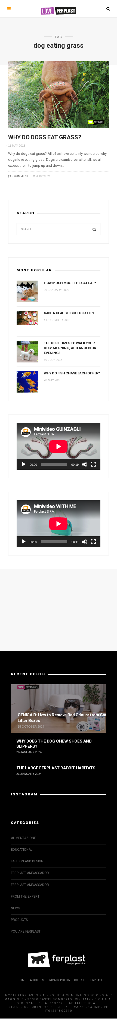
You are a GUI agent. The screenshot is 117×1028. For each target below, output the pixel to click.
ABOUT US (37, 980)
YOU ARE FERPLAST (26, 931)
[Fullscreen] (93, 464)
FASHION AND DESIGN (27, 861)
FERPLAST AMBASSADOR (30, 873)
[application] (58, 446)
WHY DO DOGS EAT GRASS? (44, 137)
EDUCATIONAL (21, 850)
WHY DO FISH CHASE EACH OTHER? (72, 373)
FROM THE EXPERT (25, 896)
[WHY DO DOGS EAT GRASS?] (58, 94)
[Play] (23, 464)
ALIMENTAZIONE (23, 838)
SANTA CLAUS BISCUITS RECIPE (69, 313)
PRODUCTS (19, 920)
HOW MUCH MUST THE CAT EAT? (70, 283)
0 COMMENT (19, 176)
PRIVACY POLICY (59, 980)
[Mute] (84, 464)
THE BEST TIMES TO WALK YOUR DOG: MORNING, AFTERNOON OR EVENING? (70, 348)
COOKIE (79, 980)
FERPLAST (96, 980)
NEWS (15, 908)
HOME (21, 980)
